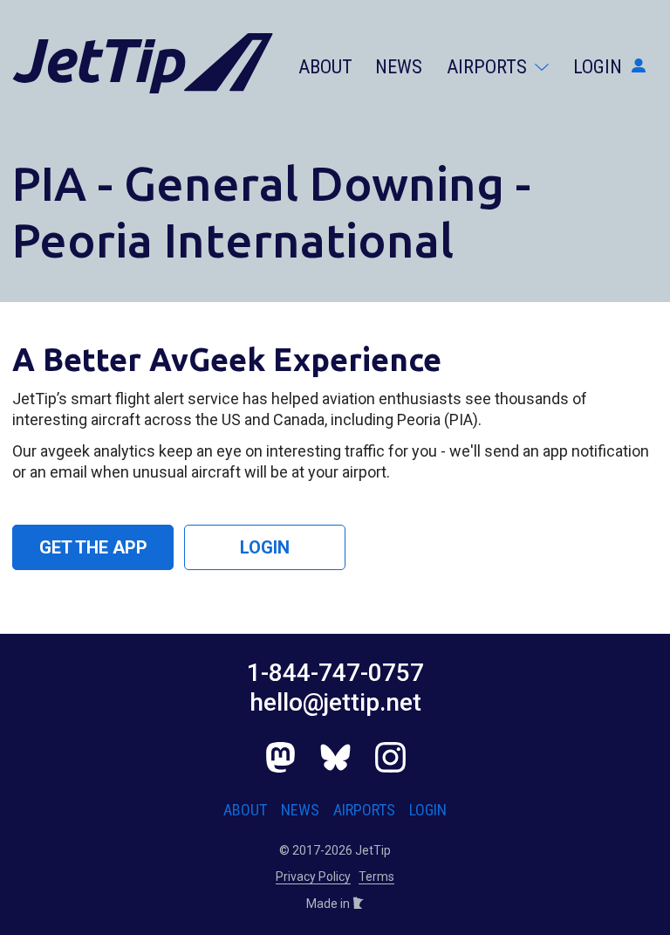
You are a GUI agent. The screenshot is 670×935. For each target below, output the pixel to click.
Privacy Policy (313, 876)
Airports (489, 67)
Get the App (93, 547)
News (398, 67)
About (325, 67)
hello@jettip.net (335, 702)
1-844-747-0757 (335, 672)
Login (599, 67)
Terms (376, 876)
